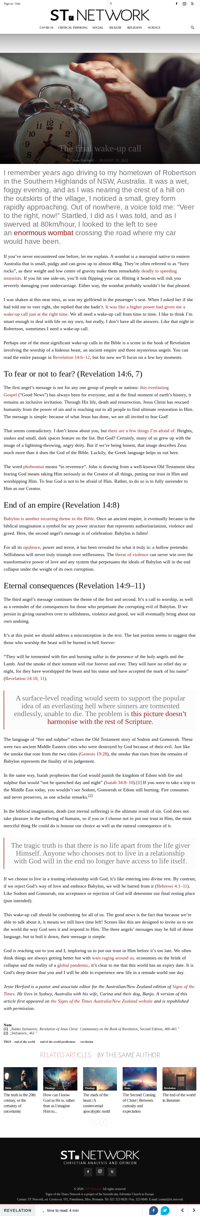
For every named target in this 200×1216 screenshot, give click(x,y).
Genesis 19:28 (93, 753)
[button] (192, 27)
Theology (50, 1088)
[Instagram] (184, 3)
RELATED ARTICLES (65, 1055)
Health (115, 27)
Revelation (170, 1088)
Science (154, 27)
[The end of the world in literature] (179, 1079)
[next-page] (103, 1122)
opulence (31, 547)
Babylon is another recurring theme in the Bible (49, 518)
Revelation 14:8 (91, 505)
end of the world (24, 1041)
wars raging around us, (113, 957)
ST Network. (94, 1189)
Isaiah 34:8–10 (119, 782)
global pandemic (73, 965)
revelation (86, 1041)
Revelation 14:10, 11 (25, 678)
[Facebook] (176, 3)
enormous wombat (43, 233)
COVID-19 (46, 27)
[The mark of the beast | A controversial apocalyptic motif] (100, 1079)
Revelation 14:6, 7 (110, 373)
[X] (192, 3)
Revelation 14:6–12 (71, 357)
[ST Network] (100, 15)
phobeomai (33, 466)
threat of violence (131, 554)
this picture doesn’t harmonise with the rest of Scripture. (117, 717)
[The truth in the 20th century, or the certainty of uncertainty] (21, 1079)
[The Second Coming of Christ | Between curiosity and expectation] (140, 1079)
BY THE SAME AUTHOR (128, 1055)
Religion (134, 27)
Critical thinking (73, 27)
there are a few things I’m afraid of (141, 430)
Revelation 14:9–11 (110, 585)
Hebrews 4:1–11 (172, 886)
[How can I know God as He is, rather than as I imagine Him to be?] (60, 1079)
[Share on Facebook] (153, 1210)
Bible (8, 1088)
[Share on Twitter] (165, 1210)
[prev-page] (95, 1122)
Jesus (127, 1088)
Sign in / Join (12, 3)
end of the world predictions (57, 1041)
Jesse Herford (82, 160)
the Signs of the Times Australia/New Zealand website (101, 1001)
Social (97, 27)
